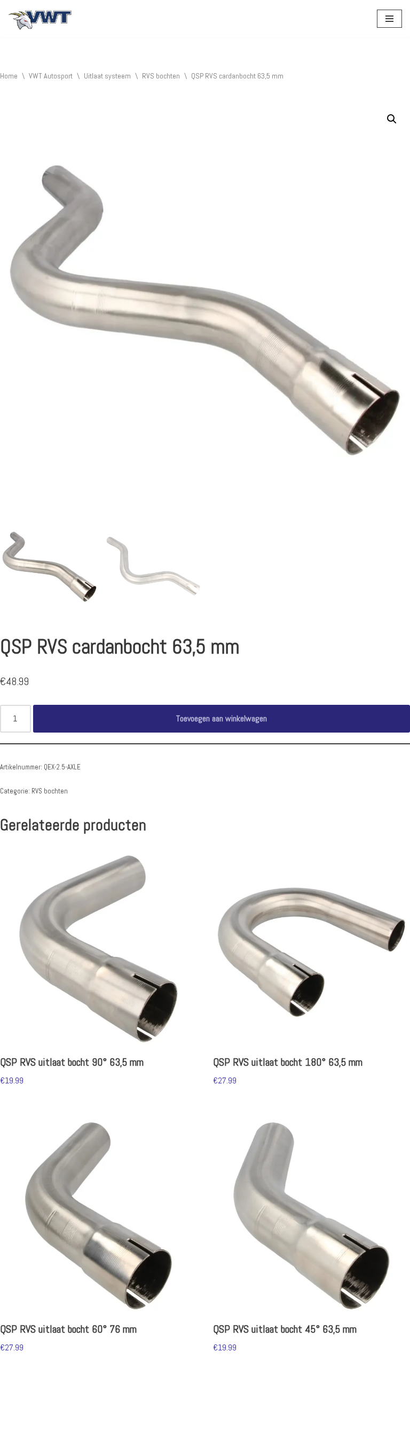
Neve (15, 1436)
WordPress (121, 1436)
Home (9, 76)
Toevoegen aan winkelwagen (221, 718)
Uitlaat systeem (107, 76)
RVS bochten (161, 76)
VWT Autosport (51, 76)
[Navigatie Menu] (389, 19)
